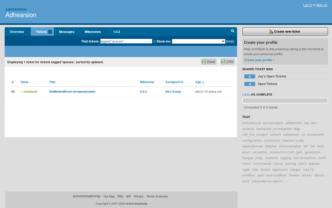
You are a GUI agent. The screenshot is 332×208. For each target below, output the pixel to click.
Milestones (90, 31)
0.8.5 (143, 91)
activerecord (251, 122)
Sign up (321, 5)
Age (199, 82)
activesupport (273, 122)
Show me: (164, 41)
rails (255, 169)
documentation (290, 146)
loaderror (271, 157)
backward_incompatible (274, 128)
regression (280, 169)
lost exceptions (304, 157)
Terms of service (157, 196)
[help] (230, 41)
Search (233, 31)
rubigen (295, 169)
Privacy (138, 196)
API (128, 196)
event (246, 151)
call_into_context (255, 134)
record (265, 169)
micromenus (262, 163)
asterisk (248, 128)
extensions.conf (282, 151)
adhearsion (294, 122)
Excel (211, 61)
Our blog (108, 196)
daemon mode (293, 140)
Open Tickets (263, 83)
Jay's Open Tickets (267, 76)
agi (306, 122)
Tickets (39, 31)
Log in (307, 5)
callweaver (291, 134)
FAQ (120, 196)
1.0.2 (116, 31)
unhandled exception (267, 180)
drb (305, 146)
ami (313, 122)
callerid (275, 134)
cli (303, 134)
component (315, 134)
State (25, 82)
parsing (290, 163)
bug (297, 128)
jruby (259, 157)
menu (246, 163)
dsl (312, 146)
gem (299, 151)
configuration (251, 140)
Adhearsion (16, 9)
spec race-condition (272, 175)
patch (302, 163)
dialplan (271, 146)
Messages (66, 31)
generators (313, 151)
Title (52, 82)
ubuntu (307, 175)
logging (285, 157)
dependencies (252, 146)
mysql (278, 163)
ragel (246, 169)
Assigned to (174, 82)
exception (260, 151)
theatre (294, 175)
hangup (247, 157)
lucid (322, 157)
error (320, 146)
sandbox (248, 175)
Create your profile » (259, 60)
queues (314, 163)
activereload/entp (86, 195)
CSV (230, 61)
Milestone (147, 82)
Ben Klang (173, 91)
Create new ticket (286, 31)
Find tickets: (90, 41)
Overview (17, 31)
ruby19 (308, 169)
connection (272, 140)
